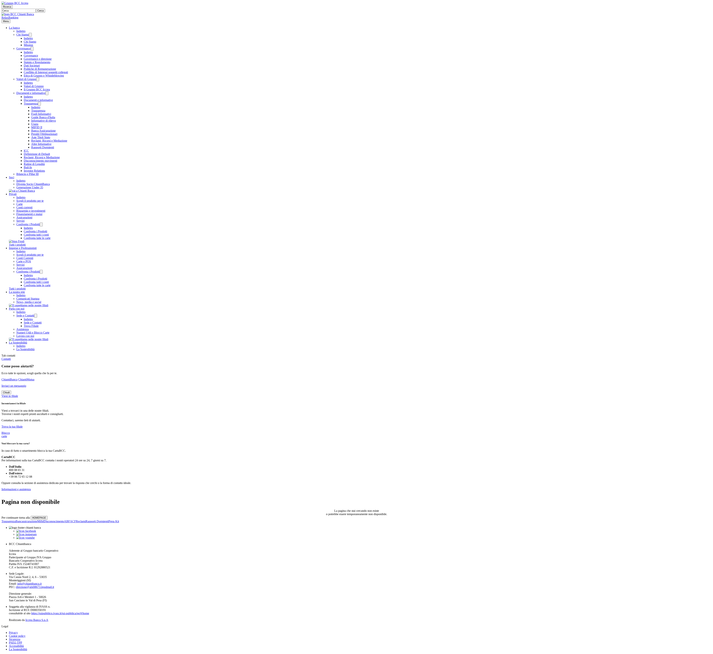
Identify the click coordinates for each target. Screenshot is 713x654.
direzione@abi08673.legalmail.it (35, 587)
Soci (11, 177)
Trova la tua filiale (12, 426)
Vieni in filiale (9, 396)
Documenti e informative (30, 93)
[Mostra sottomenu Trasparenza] (39, 104)
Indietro (20, 31)
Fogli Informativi (41, 114)
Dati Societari (32, 65)
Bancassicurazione (26, 521)
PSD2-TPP (15, 642)
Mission (28, 45)
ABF (67, 521)
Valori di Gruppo (26, 79)
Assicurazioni (24, 217)
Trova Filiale (31, 325)
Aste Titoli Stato (40, 137)
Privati (13, 194)
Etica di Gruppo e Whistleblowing (44, 75)
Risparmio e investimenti (30, 210)
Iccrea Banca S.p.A (36, 620)
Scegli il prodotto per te (30, 200)
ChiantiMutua (26, 379)
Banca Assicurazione (43, 130)
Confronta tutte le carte (37, 238)
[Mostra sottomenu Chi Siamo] (30, 35)
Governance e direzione (38, 58)
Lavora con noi (25, 335)
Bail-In (28, 167)
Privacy (13, 632)
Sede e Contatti (25, 315)
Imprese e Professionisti (23, 248)
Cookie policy (17, 635)
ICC (26, 150)
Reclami (81, 521)
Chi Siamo (22, 34)
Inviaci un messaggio (13, 385)
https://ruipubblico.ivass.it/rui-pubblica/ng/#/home (60, 613)
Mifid (40, 521)
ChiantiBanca (9, 379)
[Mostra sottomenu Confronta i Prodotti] (41, 224)
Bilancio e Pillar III (27, 174)
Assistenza (22, 329)
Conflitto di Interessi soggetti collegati (46, 72)
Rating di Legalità (34, 164)
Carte (19, 204)
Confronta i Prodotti (28, 224)
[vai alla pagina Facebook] (26, 531)
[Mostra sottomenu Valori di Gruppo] (37, 79)
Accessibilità (16, 646)
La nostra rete (17, 292)
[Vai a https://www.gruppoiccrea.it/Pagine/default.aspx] (14, 3)
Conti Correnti (24, 258)
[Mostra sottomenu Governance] (32, 49)
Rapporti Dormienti (42, 147)
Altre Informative (41, 144)
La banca (14, 27)
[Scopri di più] (22, 190)
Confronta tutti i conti (36, 234)
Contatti (6, 358)
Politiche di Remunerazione (40, 68)
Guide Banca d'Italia (43, 117)
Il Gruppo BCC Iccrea (37, 89)
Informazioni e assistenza (16, 489)
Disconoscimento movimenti (40, 160)
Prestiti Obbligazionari (44, 134)
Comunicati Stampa (27, 298)
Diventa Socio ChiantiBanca (33, 184)
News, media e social (28, 302)
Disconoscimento (54, 521)
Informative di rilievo (43, 120)
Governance (23, 48)
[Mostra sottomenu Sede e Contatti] (35, 316)
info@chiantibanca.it (29, 583)
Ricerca (7, 6)
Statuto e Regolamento (37, 62)
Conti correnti (24, 207)
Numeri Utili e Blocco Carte (32, 332)
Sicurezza (14, 639)
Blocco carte (5, 434)
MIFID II (36, 127)
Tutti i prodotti (17, 244)
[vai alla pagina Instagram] (26, 534)
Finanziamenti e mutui (29, 214)
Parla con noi (16, 308)
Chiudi (6, 392)
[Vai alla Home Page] (17, 14)
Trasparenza (31, 103)
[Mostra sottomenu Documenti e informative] (46, 93)
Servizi (20, 220)
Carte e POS (23, 261)
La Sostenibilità (18, 342)
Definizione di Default (37, 154)
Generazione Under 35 (29, 187)
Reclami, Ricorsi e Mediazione (49, 140)
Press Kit (113, 521)
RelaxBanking (9, 17)
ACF (73, 521)
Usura (34, 124)
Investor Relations (34, 170)
